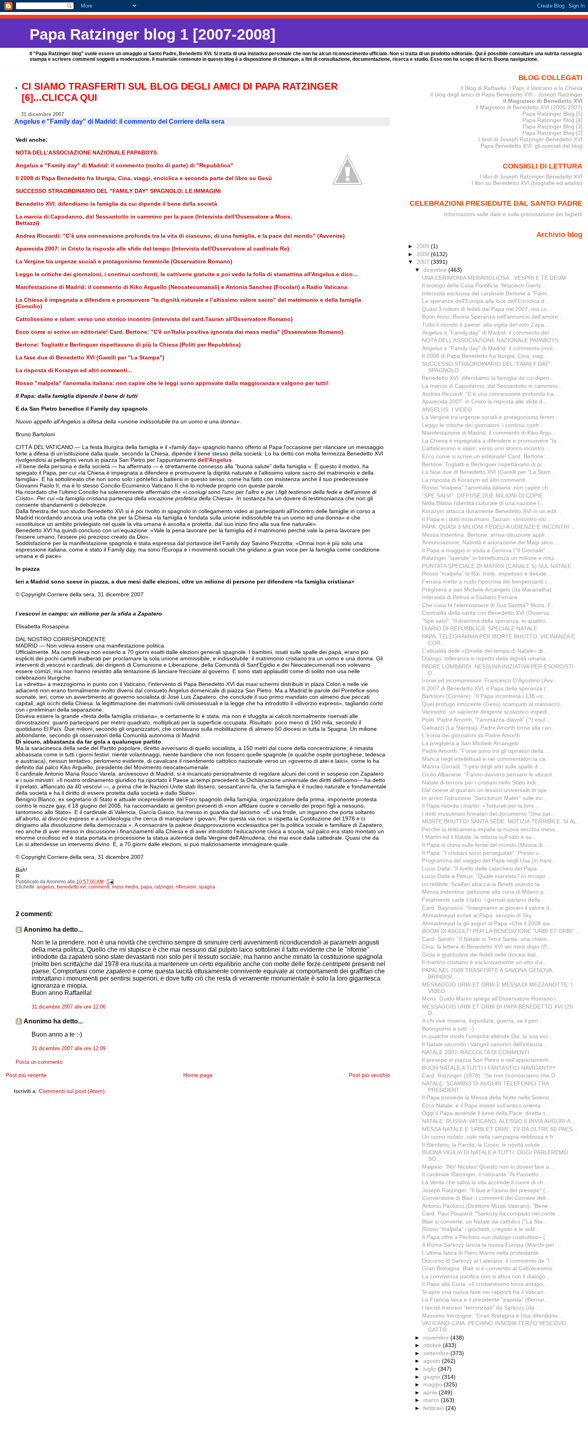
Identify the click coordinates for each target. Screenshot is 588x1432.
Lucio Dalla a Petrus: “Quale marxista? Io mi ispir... (486, 876)
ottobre (433, 1345)
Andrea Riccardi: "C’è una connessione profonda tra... (490, 394)
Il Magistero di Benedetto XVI (542, 101)
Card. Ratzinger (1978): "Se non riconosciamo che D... (491, 1075)
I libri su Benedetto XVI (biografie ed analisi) (527, 183)
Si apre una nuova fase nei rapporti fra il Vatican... (485, 1292)
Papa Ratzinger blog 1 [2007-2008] (153, 34)
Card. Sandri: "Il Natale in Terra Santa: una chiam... (487, 939)
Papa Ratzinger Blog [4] (552, 120)
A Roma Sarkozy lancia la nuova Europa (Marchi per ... (491, 1244)
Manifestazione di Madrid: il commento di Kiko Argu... (489, 432)
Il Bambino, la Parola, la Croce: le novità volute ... (484, 1144)
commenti (99, 886)
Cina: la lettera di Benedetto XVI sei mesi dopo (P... (486, 946)
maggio (433, 1384)
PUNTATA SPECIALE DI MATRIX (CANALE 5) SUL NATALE (496, 566)
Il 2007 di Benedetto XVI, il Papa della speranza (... (486, 688)
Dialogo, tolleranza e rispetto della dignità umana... (486, 658)
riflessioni (186, 886)
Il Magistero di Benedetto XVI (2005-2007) (529, 107)
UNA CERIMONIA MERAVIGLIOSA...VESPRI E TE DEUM (494, 278)
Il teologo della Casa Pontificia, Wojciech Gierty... (483, 285)
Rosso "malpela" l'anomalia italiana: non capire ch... (487, 487)
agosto (432, 1361)
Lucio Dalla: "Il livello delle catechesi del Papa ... (482, 868)
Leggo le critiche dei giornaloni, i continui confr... (483, 425)
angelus (45, 886)
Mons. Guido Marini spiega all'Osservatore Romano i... (491, 998)
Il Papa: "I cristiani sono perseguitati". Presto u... (483, 853)
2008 (423, 254)
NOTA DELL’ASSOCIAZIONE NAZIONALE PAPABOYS (490, 340)
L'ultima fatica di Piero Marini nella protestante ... (483, 1252)
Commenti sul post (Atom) (72, 1091)
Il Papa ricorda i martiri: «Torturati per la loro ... (481, 805)
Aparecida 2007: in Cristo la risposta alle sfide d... (484, 401)
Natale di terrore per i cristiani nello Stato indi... (481, 782)
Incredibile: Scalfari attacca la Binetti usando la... (483, 884)
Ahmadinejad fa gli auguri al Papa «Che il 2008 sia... (488, 923)
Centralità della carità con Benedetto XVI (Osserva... (488, 613)
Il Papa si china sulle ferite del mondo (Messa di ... (485, 845)
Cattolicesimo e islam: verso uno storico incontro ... (486, 448)
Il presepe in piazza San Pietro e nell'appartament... (487, 1060)
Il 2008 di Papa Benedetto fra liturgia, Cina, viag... (485, 356)
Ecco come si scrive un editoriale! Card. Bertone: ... (487, 456)
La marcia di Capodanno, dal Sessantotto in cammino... (492, 386)
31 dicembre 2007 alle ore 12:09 (69, 1048)
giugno (432, 1377)
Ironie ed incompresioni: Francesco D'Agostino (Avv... (489, 680)
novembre (436, 1337)
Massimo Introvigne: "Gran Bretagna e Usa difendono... (492, 1315)
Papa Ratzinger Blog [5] (552, 113)
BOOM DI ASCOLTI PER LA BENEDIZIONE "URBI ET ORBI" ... (501, 931)
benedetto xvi (71, 886)
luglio (430, 1369)
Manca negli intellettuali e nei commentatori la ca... (486, 759)
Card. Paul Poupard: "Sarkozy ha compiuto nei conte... (491, 1213)
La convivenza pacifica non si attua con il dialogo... (486, 1276)
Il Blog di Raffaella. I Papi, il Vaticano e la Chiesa (521, 88)
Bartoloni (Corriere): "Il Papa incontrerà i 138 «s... (484, 696)
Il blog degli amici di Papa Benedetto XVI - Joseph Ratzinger (506, 94)
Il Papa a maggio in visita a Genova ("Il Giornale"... (486, 550)
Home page (198, 1075)
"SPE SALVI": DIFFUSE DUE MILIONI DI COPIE (482, 495)
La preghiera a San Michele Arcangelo (470, 743)
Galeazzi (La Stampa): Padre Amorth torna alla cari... (489, 727)
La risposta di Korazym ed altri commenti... (476, 480)
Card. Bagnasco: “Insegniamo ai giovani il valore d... (488, 908)
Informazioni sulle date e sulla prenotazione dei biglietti (513, 214)
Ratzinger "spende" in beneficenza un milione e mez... (490, 558)
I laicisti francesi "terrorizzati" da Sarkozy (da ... (481, 1307)
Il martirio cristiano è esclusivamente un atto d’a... (484, 962)
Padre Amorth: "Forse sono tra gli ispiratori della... (485, 751)
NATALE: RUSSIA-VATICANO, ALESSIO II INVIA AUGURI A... (498, 1121)
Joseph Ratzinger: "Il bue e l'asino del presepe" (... (486, 1190)
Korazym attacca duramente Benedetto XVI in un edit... (491, 511)
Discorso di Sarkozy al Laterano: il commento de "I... (488, 1261)
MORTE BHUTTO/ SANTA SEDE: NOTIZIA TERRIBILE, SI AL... (501, 821)
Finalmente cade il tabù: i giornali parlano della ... (484, 900)
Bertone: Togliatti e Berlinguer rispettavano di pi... (484, 464)
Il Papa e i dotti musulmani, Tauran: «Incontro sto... (486, 519)
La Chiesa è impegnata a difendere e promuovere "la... (491, 440)
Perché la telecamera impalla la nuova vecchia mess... (491, 829)
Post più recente (26, 1075)
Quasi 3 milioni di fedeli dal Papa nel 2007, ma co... (487, 309)
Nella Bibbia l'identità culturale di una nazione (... (483, 503)
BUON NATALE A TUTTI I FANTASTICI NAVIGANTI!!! (489, 1068)
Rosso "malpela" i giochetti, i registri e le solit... (481, 1229)
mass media (125, 886)
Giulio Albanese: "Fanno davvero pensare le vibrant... (489, 774)
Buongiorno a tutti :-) (448, 1028)
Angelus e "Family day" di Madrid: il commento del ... (488, 332)
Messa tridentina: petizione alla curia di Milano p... (485, 891)
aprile (431, 1392)
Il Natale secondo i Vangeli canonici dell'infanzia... (484, 1044)
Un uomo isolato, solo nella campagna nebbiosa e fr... (490, 1136)
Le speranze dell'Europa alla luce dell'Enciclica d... (485, 301)
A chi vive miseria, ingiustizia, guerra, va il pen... (482, 1020)
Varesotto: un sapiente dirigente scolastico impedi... (487, 711)
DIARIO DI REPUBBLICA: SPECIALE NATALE (479, 628)
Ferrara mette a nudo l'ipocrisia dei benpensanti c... (487, 581)
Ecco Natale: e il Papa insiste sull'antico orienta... (484, 1105)
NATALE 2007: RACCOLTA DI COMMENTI (475, 1052)
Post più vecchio (369, 1075)
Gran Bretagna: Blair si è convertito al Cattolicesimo (487, 1268)
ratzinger (163, 886)
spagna (207, 886)
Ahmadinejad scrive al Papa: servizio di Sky (477, 915)
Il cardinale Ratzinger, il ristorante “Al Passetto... (482, 1174)
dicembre (435, 270)
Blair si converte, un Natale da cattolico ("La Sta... (484, 1221)
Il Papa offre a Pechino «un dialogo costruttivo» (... (486, 1237)
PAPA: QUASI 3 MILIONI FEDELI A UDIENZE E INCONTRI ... (499, 526)
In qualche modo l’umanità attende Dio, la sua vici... (487, 1036)
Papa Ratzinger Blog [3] (552, 126)
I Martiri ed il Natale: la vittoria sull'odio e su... (479, 837)
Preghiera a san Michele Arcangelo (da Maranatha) (487, 589)
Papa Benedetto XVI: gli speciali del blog (531, 145)
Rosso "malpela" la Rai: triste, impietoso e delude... (486, 573)
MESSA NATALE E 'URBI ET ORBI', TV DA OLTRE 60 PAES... (499, 1129)
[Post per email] (110, 881)
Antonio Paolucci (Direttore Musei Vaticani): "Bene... (487, 1206)
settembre (436, 1353)
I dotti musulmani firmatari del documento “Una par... (488, 813)
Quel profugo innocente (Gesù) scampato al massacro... (493, 704)
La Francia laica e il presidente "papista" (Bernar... (485, 1299)
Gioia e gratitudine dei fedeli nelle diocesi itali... (481, 954)
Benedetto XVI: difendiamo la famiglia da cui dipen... (488, 378)
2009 (423, 246)
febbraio (434, 1408)
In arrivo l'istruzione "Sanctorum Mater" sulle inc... (485, 798)
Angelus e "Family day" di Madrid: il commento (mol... (489, 348)
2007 (423, 262)
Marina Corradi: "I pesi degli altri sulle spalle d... (482, 766)
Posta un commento (39, 1062)
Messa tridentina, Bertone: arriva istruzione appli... (485, 534)
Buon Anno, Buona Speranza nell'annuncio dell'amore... (492, 316)
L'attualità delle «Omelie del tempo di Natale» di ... (485, 651)
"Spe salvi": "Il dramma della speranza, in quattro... (486, 621)
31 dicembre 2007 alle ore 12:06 (69, 1007)
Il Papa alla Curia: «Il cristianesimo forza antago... (485, 1284)
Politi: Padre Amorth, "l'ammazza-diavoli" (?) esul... (486, 719)
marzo (432, 1400)
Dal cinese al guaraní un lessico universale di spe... (487, 790)
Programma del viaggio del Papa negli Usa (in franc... (489, 860)
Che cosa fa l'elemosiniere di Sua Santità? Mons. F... (488, 605)
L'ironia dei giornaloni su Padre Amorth (471, 735)
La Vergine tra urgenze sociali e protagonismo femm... (490, 417)
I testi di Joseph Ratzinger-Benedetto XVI (530, 139)
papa (146, 886)
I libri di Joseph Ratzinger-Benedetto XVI (531, 176)
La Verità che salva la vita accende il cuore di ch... (485, 1182)
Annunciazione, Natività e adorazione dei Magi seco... (490, 542)
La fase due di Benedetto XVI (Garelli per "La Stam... (489, 472)
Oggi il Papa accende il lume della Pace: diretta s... (486, 1113)
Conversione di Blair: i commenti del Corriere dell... (486, 1198)
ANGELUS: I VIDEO (447, 409)
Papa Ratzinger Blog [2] (552, 133)
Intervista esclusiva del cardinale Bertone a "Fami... (487, 293)
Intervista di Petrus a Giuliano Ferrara (469, 597)
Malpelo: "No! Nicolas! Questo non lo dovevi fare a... (488, 1166)
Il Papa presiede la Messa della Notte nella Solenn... (488, 1097)
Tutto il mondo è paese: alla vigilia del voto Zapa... (485, 324)
